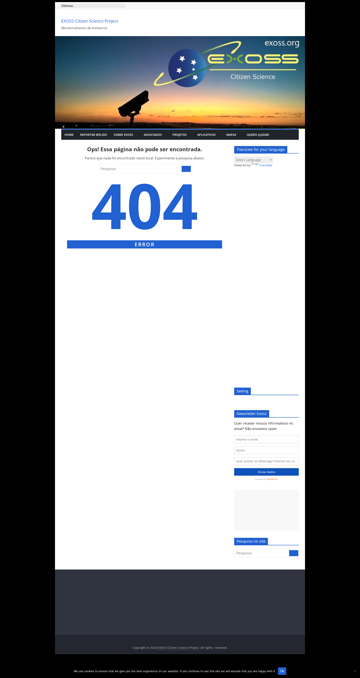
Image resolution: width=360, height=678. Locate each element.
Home (69, 135)
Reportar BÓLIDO (93, 135)
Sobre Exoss (123, 135)
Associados (153, 135)
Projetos (179, 135)
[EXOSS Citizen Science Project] (180, 38)
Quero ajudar (258, 135)
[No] (355, 671)
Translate (265, 165)
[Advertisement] (266, 510)
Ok (282, 671)
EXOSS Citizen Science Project (89, 21)
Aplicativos (206, 135)
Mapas (231, 135)
